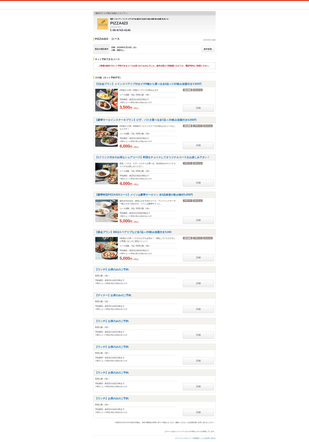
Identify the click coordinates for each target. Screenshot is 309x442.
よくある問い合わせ (208, 438)
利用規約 (196, 438)
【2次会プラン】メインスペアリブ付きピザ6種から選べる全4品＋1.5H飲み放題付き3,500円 (148, 84)
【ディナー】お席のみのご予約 (114, 295)
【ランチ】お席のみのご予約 (113, 269)
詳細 (198, 108)
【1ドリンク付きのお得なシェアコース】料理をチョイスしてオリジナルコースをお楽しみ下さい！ (152, 157)
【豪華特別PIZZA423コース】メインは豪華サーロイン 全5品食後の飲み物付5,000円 (145, 194)
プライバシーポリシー (183, 438)
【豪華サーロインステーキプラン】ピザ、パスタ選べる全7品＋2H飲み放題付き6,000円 (146, 119)
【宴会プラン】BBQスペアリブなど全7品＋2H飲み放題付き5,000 (133, 232)
